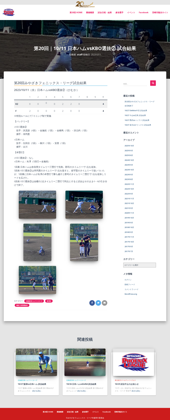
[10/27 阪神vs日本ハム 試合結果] (36, 362)
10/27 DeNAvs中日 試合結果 (136, 110)
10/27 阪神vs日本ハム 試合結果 (32, 384)
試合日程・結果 (105, 12)
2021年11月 (129, 198)
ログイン (128, 280)
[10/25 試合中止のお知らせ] (133, 362)
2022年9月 (129, 194)
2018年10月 (129, 227)
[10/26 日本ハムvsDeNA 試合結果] (85, 362)
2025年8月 (129, 155)
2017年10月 (129, 242)
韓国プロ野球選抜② (22, 305)
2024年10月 (129, 160)
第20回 (49, 301)
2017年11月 (129, 237)
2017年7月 (129, 251)
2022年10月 (129, 189)
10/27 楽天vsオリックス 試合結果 (138, 125)
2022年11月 (129, 184)
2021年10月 (129, 203)
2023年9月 (129, 174)
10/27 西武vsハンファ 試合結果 (137, 120)
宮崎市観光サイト (160, 12)
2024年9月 (129, 165)
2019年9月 (129, 222)
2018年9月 (129, 232)
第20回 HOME (76, 12)
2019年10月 (129, 218)
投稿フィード (130, 284)
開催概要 (90, 12)
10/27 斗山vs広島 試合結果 (135, 115)
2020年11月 (129, 213)
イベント (131, 12)
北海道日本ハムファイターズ (34, 301)
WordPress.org (131, 294)
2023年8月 (129, 179)
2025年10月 (129, 145)
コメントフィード (132, 289)
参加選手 (119, 12)
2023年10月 (129, 169)
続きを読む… (37, 391)
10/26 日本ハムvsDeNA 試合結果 (81, 384)
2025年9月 (129, 150)
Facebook (143, 12)
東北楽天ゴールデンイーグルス (125, 380)
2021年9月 (129, 208)
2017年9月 (129, 246)
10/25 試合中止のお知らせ (127, 384)
